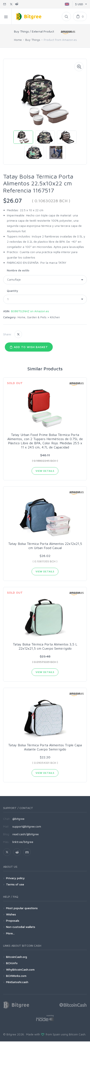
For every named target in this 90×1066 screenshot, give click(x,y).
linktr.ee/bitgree (22, 842)
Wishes (11, 914)
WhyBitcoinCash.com (20, 969)
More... (10, 933)
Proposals (12, 920)
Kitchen (55, 317)
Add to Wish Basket (30, 347)
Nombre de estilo (18, 270)
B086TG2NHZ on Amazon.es (30, 311)
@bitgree (18, 818)
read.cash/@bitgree (25, 834)
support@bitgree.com (26, 826)
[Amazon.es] (68, 32)
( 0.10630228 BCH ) (51, 200)
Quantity (12, 290)
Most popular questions (22, 908)
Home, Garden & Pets (32, 317)
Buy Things (32, 39)
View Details (45, 470)
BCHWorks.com (16, 975)
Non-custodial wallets (20, 927)
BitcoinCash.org (16, 957)
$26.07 (12, 200)
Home (18, 39)
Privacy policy (15, 878)
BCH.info (12, 963)
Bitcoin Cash (77, 1034)
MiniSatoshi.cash (17, 982)
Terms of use (15, 884)
